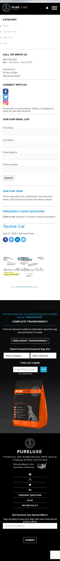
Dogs (6, 25)
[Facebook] (5, 91)
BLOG (30, 500)
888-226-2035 (10, 59)
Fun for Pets (9, 31)
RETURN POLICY (30, 505)
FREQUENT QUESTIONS (30, 495)
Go (44, 369)
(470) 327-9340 (40, 460)
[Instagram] (5, 102)
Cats (5, 43)
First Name (8, 128)
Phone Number (10, 164)
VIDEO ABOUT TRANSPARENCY (30, 341)
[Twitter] (5, 97)
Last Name (8, 140)
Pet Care (8, 37)
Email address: (10, 152)
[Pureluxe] (18, 8)
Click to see (9, 217)
